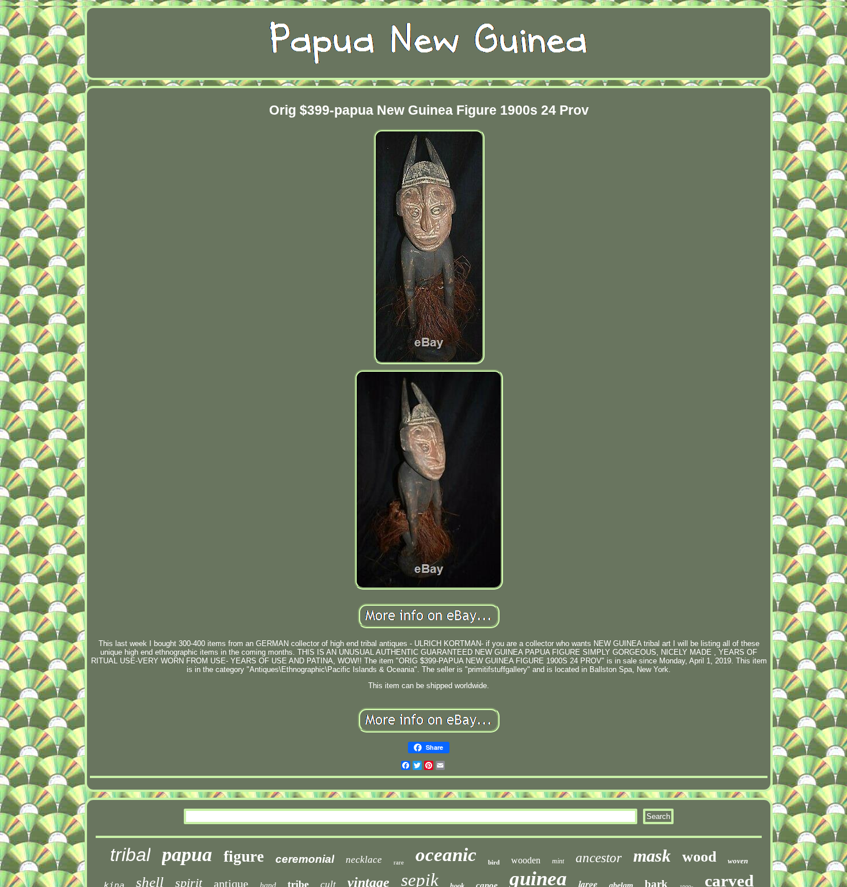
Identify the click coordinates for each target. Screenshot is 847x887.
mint (558, 861)
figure (244, 856)
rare (399, 862)
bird (494, 862)
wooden (525, 860)
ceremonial (304, 859)
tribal (130, 854)
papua (187, 854)
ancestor (599, 858)
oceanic (446, 854)
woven (738, 860)
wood (699, 856)
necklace (364, 859)
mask (652, 855)
